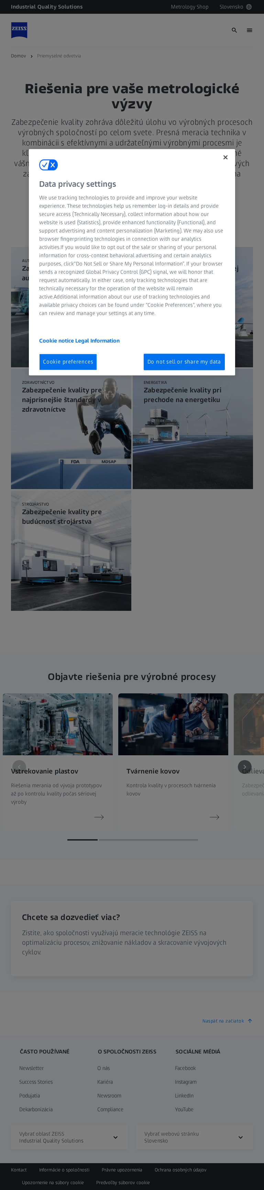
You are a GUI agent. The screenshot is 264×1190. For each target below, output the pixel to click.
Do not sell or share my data (184, 361)
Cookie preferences (68, 361)
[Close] (225, 157)
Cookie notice (57, 340)
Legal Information (97, 340)
